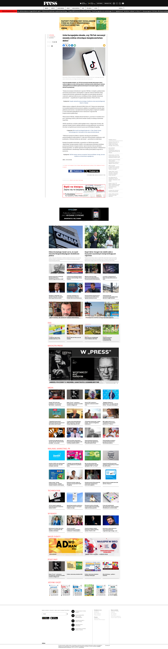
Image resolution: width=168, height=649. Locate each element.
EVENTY (53, 8)
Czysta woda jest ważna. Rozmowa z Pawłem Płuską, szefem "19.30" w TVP (92, 530)
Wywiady (52, 513)
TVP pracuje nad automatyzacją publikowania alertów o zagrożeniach (110, 297)
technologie (81, 180)
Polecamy (53, 559)
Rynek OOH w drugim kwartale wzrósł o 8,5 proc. (110, 483)
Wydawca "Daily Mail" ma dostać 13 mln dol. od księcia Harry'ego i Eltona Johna (56, 297)
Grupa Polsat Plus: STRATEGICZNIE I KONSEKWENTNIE (107, 339)
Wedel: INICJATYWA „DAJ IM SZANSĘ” (74, 338)
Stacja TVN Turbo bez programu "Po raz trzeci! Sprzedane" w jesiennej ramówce (55, 404)
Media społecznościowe (85, 165)
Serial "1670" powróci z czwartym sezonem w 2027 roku (92, 404)
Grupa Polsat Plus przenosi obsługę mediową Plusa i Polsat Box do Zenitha (111, 465)
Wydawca (96, 612)
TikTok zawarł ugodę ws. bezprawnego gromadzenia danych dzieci (56, 507)
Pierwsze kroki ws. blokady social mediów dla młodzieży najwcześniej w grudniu (92, 507)
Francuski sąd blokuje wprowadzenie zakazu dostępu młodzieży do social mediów (111, 507)
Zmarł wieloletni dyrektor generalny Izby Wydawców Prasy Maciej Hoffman (91, 442)
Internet (78, 165)
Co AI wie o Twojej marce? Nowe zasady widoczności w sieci (110, 278)
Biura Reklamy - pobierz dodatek (109, 575)
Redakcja (96, 611)
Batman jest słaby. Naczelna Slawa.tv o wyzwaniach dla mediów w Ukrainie (56, 530)
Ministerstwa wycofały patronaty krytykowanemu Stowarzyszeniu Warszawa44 (92, 278)
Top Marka (113, 615)
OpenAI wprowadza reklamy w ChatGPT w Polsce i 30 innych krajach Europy (74, 507)
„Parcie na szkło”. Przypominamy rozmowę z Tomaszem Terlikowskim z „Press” (73, 530)
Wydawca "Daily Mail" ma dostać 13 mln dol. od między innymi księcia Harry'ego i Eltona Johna (114, 143)
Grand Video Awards (116, 617)
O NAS (95, 8)
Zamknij (107, 645)
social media (75, 180)
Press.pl (113, 612)
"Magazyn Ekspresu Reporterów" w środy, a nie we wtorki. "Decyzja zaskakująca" (110, 404)
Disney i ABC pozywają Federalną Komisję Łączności (113, 195)
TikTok (95, 165)
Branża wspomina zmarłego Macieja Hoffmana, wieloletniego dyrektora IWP (56, 278)
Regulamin (96, 618)
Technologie (54, 490)
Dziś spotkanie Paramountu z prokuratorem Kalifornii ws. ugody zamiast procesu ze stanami (114, 150)
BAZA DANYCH (75, 8)
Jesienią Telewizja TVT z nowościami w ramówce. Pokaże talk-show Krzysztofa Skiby (74, 297)
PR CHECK (89, 8)
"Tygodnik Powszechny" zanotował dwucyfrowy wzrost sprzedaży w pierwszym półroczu (57, 423)
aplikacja (92, 165)
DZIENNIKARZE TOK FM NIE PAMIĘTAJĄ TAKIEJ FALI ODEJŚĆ (70, 382)
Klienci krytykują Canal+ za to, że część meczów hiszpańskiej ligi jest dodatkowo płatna (64, 254)
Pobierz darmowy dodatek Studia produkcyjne (91, 575)
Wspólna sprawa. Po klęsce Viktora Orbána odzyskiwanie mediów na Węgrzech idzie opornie (114, 161)
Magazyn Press (55, 345)
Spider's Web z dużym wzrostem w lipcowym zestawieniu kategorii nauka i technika (113, 173)
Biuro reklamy (97, 613)
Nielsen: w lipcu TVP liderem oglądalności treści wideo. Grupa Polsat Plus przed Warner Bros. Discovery (114, 186)
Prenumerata (97, 615)
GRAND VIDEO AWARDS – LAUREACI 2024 (96, 554)
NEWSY (46, 8)
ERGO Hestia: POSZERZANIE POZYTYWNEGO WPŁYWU (91, 338)
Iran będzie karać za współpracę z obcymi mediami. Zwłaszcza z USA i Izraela (114, 179)
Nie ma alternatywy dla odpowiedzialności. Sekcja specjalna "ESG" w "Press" (91, 465)
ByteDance (99, 165)
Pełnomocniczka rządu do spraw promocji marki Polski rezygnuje (74, 484)
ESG (83, 8)
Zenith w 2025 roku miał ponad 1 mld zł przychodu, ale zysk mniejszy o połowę (56, 465)
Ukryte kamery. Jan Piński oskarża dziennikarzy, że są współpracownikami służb (114, 156)
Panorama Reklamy (116, 616)
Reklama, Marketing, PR (59, 448)
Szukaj (121, 8)
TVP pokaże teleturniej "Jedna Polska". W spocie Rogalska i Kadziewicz (92, 423)
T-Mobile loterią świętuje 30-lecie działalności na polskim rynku (74, 465)
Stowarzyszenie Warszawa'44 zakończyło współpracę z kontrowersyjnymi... (92, 484)
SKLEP (68, 8)
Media (50, 387)
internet (71, 180)
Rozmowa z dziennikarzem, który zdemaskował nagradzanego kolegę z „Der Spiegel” (110, 530)
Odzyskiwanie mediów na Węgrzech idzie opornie (99, 317)
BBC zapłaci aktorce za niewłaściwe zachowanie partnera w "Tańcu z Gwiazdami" (109, 423)
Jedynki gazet (54, 582)
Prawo (75, 165)
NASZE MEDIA (61, 8)
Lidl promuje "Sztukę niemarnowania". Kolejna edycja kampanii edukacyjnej (56, 484)
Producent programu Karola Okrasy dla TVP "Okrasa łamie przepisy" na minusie (56, 442)
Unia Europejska (71, 165)
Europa (66, 165)
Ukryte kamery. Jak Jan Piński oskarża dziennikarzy (64, 317)
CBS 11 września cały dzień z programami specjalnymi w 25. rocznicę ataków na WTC (74, 442)
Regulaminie (81, 647)
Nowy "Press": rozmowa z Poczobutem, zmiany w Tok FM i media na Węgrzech (75, 404)
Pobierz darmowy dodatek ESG (74, 574)
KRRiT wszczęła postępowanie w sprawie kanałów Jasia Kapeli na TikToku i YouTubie (114, 167)
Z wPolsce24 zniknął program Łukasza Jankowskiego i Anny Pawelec (74, 278)
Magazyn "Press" (115, 611)
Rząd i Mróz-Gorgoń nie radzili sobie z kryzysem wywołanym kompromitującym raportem (100, 254)
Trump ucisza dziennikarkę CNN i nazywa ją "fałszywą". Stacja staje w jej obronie (74, 423)
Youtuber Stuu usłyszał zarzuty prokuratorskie (113, 191)
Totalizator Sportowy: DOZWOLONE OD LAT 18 (54, 338)
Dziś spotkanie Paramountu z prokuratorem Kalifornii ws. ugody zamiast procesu (92, 297)
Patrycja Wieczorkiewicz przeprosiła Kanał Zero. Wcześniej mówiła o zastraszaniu (109, 442)
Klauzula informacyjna (99, 619)
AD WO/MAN (52, 554)
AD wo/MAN (113, 613)
